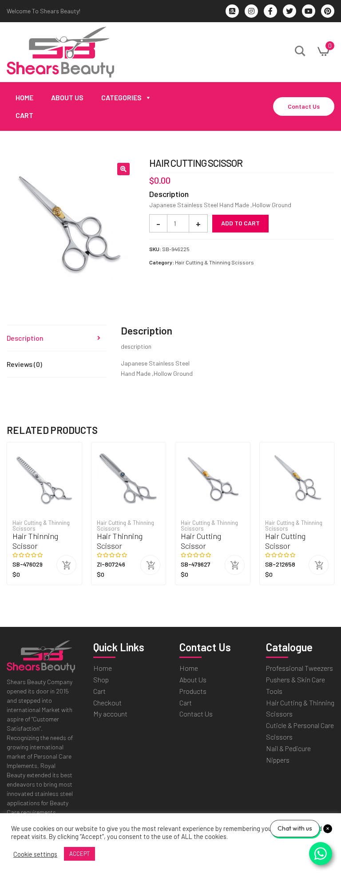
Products (192, 691)
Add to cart (240, 223)
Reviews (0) (24, 364)
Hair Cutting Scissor (201, 541)
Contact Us (304, 106)
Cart (24, 115)
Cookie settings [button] (35, 854)
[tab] (57, 338)
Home (24, 97)
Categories (121, 97)
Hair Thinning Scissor (35, 541)
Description (25, 338)
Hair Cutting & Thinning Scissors (214, 262)
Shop (101, 679)
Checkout (107, 702)
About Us (67, 97)
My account (110, 713)
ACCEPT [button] (79, 853)
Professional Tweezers (299, 668)
